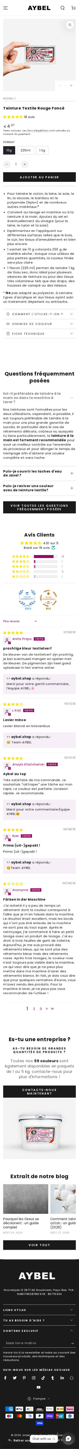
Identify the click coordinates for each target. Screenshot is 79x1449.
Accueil (8, 98)
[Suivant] (70, 85)
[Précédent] (60, 85)
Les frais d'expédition (35, 130)
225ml (26, 150)
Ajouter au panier (39, 177)
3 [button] (41, 1009)
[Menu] (5, 7)
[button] (62, 7)
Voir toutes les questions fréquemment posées (39, 507)
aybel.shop (30, 1435)
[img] (13, 633)
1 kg (42, 150)
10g (9, 150)
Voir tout (39, 1245)
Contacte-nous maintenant (39, 1092)
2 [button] (34, 1009)
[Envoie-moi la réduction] (73, 1343)
